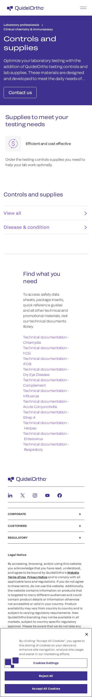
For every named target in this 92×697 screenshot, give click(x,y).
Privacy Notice (37, 577)
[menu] (73, 7)
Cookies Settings (46, 663)
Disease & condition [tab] (26, 227)
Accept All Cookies (46, 688)
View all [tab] (12, 213)
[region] (46, 662)
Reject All (46, 676)
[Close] (87, 634)
